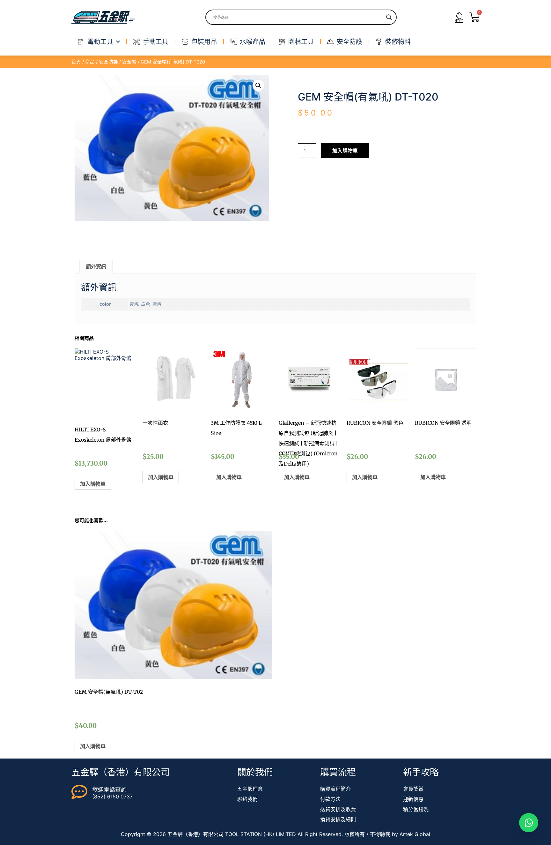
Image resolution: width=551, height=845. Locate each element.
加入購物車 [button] (93, 484)
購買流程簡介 (335, 789)
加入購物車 (345, 150)
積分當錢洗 (416, 809)
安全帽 (129, 62)
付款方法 (330, 799)
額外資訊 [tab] (96, 266)
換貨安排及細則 (338, 819)
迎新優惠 (413, 799)
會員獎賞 (413, 789)
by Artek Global (411, 834)
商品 (90, 62)
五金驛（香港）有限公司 (120, 772)
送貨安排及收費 (338, 809)
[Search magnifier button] (389, 17)
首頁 (76, 62)
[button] (258, 85)
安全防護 (108, 62)
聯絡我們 (247, 799)
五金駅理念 (250, 789)
